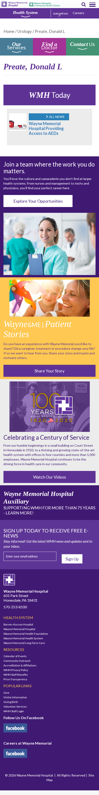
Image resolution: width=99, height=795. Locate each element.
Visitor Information (15, 697)
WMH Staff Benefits (15, 674)
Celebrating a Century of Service (46, 437)
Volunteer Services (15, 706)
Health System (25, 12)
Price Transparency (15, 679)
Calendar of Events (15, 656)
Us (82, 45)
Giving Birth (10, 702)
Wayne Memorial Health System (23, 638)
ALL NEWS (56, 117)
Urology (24, 31)
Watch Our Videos (49, 476)
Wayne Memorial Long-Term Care (24, 643)
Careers (78, 13)
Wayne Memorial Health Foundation (25, 633)
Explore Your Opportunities (38, 201)
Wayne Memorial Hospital (19, 629)
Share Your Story (49, 370)
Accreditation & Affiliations (20, 665)
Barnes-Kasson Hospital (18, 624)
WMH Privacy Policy (15, 670)
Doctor (49, 46)
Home (9, 31)
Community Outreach (17, 660)
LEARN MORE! (20, 512)
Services (16, 46)
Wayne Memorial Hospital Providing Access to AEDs (46, 128)
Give (6, 692)
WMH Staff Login (13, 711)
